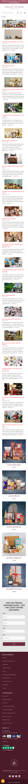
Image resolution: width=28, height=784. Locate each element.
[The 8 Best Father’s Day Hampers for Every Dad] (13, 34)
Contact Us (4, 703)
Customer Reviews (6, 668)
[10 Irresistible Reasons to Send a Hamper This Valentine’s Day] (13, 361)
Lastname (5, 625)
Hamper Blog (5, 664)
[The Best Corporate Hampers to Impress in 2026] (13, 82)
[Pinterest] (16, 776)
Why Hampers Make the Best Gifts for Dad (11, 319)
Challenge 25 (5, 741)
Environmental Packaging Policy (9, 674)
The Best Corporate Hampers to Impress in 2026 (12, 89)
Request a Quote (6, 719)
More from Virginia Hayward (8, 661)
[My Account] (21, 13)
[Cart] (25, 13)
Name (4, 613)
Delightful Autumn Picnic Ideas (8, 218)
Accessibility (5, 684)
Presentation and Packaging (8, 706)
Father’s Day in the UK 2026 (8, 65)
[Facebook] (10, 776)
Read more (13, 50)
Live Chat (3, 781)
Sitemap (4, 688)
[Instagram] (13, 776)
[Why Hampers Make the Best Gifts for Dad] (13, 312)
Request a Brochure (6, 716)
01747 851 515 (7, 731)
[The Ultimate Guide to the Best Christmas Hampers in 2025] (13, 184)
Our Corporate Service (7, 709)
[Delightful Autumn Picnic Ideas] (13, 211)
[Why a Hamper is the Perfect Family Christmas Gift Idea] (13, 389)
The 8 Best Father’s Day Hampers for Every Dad (12, 42)
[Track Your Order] (17, 13)
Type (4, 628)
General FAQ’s (5, 696)
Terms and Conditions (7, 681)
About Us (4, 657)
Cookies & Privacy (6, 678)
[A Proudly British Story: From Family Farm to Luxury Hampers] (13, 108)
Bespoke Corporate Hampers (8, 713)
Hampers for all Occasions (9, 1)
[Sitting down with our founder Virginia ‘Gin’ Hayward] (13, 335)
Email (4, 634)
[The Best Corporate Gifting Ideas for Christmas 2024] (13, 416)
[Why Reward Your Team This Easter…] (13, 133)
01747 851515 (17, 782)
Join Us (3, 671)
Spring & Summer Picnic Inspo (8, 295)
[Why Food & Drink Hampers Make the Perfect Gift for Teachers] (13, 262)
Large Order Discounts (7, 723)
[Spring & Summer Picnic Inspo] (13, 288)
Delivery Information (6, 699)
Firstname (5, 619)
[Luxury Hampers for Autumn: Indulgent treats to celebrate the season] (13, 237)
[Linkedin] (19, 776)
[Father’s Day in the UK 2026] (13, 58)
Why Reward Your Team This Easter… (10, 140)
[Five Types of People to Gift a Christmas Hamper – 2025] (13, 159)
